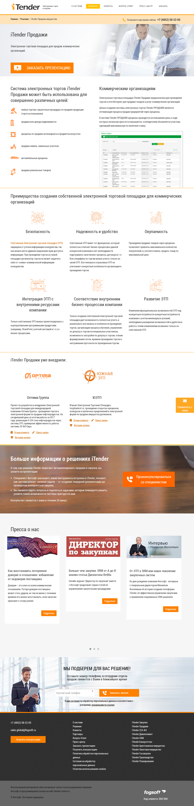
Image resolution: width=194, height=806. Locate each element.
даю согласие (73, 700)
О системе (76, 6)
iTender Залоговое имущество (146, 749)
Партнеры (78, 734)
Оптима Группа (38, 397)
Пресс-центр (146, 6)
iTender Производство (143, 757)
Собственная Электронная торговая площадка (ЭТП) (37, 243)
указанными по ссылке (103, 704)
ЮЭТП (97, 397)
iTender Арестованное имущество (148, 745)
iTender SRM (138, 738)
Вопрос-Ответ (126, 6)
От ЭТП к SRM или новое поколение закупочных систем (153, 573)
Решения (93, 6)
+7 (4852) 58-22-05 (21, 722)
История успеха (22, 437)
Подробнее (48, 613)
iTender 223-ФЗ (139, 730)
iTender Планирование (143, 761)
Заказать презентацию (84, 745)
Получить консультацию (28, 739)
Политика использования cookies (89, 768)
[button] (90, 649)
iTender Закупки (139, 722)
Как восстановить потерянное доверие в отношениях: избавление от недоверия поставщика (31, 575)
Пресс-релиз (42, 432)
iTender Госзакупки (141, 753)
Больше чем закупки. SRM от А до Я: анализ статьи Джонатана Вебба (92, 572)
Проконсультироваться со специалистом (153, 479)
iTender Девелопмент (142, 734)
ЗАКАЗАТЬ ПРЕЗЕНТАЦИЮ (48, 67)
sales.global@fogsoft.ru (23, 730)
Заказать (163, 6)
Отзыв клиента (21, 432)
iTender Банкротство (142, 741)
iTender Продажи (140, 726)
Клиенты (108, 6)
